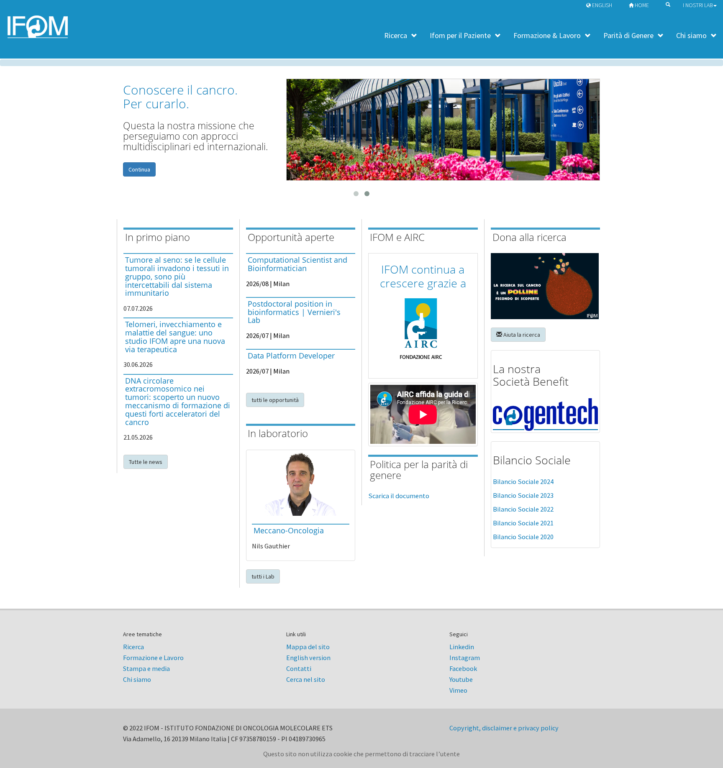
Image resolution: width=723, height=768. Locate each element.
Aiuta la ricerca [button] (521, 334)
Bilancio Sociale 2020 (523, 536)
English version (308, 657)
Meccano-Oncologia (289, 530)
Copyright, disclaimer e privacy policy (504, 728)
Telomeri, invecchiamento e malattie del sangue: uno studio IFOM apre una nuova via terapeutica (175, 336)
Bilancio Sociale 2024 (523, 481)
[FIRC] (545, 286)
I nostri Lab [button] (698, 5)
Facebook (463, 668)
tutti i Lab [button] (262, 576)
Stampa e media (146, 668)
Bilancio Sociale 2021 (523, 523)
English (601, 5)
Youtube (461, 679)
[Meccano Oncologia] (301, 484)
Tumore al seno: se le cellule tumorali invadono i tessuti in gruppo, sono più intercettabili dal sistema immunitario (177, 276)
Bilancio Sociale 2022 (523, 509)
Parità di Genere (628, 35)
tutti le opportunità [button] (275, 400)
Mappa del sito (308, 647)
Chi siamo (691, 35)
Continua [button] (139, 169)
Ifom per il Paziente (460, 35)
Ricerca (395, 35)
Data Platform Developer (291, 356)
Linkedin (461, 647)
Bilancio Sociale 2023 (523, 495)
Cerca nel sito (305, 679)
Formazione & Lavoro (547, 35)
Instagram (464, 657)
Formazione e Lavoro (153, 657)
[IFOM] (443, 130)
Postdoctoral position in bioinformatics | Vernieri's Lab (294, 312)
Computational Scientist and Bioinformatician (297, 264)
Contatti (298, 668)
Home (641, 5)
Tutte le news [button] (145, 462)
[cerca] (666, 4)
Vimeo (458, 690)
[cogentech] (545, 414)
